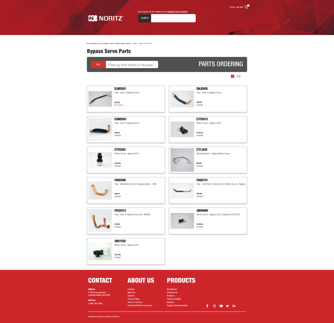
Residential (172, 289)
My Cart (240, 7)
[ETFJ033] (184, 160)
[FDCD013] (101, 221)
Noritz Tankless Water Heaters (106, 18)
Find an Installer (174, 299)
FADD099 (120, 180)
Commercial (172, 293)
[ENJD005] (184, 99)
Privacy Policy (133, 299)
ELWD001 (120, 88)
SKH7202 (120, 241)
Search (144, 18)
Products (171, 296)
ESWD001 (121, 119)
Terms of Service (135, 302)
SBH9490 (202, 210)
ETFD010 (202, 119)
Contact (131, 289)
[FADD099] (101, 190)
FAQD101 (202, 180)
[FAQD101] (184, 190)
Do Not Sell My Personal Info (140, 306)
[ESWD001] (101, 129)
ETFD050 (120, 149)
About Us (131, 293)
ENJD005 (202, 88)
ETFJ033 (202, 149)
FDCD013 (120, 210)
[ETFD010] (184, 129)
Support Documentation (177, 306)
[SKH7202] (101, 251)
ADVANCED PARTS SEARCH (177, 12)
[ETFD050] (101, 160)
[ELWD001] (101, 99)
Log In (232, 7)
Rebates (170, 302)
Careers (131, 296)
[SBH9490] (184, 221)
